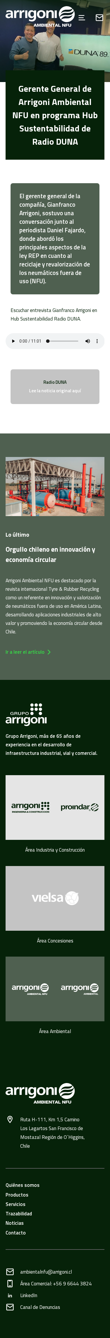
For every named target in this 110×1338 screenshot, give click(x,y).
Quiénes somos (23, 1185)
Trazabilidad (19, 1213)
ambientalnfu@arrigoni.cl (46, 1272)
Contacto (16, 1233)
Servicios (16, 1204)
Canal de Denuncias (40, 1307)
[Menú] (82, 18)
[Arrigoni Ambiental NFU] (35, 17)
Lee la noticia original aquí (55, 390)
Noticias (15, 1223)
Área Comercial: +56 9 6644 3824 (56, 1283)
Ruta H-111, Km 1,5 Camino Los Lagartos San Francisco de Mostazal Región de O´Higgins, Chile (52, 1133)
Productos (17, 1195)
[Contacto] (99, 18)
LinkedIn (28, 1295)
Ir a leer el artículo (25, 652)
